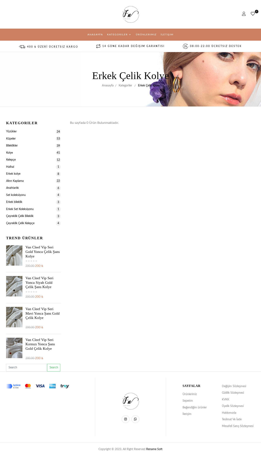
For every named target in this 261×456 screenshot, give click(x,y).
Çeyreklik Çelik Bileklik (32, 216)
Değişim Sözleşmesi (234, 386)
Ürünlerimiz (189, 394)
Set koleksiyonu (32, 195)
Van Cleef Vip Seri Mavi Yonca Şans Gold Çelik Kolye (42, 313)
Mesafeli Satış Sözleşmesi (237, 426)
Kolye (33, 152)
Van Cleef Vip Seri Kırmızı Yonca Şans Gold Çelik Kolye (40, 344)
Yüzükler (33, 131)
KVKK (225, 399)
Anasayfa (108, 85)
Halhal (32, 166)
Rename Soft (154, 449)
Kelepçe (33, 159)
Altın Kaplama (33, 181)
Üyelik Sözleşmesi (233, 406)
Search (54, 367)
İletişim (186, 414)
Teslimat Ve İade (232, 419)
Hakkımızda (229, 412)
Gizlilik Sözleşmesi (233, 392)
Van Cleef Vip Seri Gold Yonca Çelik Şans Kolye (42, 251)
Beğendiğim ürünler (194, 407)
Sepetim (187, 400)
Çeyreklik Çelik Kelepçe (32, 223)
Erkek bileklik (32, 202)
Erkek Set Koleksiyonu (32, 209)
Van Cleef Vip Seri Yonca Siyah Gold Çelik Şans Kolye (39, 282)
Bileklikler (33, 145)
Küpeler (33, 138)
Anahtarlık (32, 188)
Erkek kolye (32, 173)
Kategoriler (125, 85)
